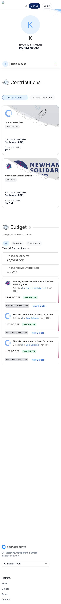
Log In (47, 6)
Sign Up (34, 6)
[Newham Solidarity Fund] (8, 166)
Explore (5, 588)
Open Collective (32, 318)
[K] (5, 64)
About (5, 594)
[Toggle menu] (55, 6)
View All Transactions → (15, 248)
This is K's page (18, 63)
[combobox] (25, 564)
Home (5, 583)
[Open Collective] (8, 113)
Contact (6, 599)
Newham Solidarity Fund (36, 288)
